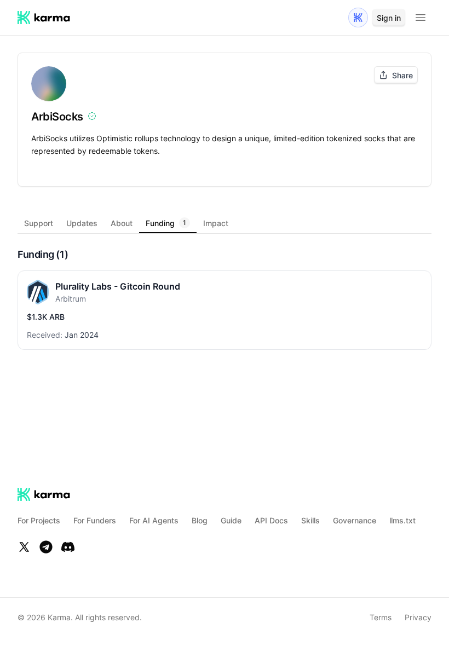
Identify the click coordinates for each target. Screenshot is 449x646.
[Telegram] (46, 546)
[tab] (39, 223)
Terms (381, 617)
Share (402, 75)
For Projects (39, 520)
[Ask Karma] (358, 17)
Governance (354, 520)
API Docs (271, 520)
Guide (231, 520)
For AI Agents (154, 520)
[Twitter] (24, 546)
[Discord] (67, 546)
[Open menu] (420, 17)
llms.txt (402, 520)
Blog (200, 520)
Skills (310, 520)
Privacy (418, 617)
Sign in (389, 17)
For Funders (94, 520)
